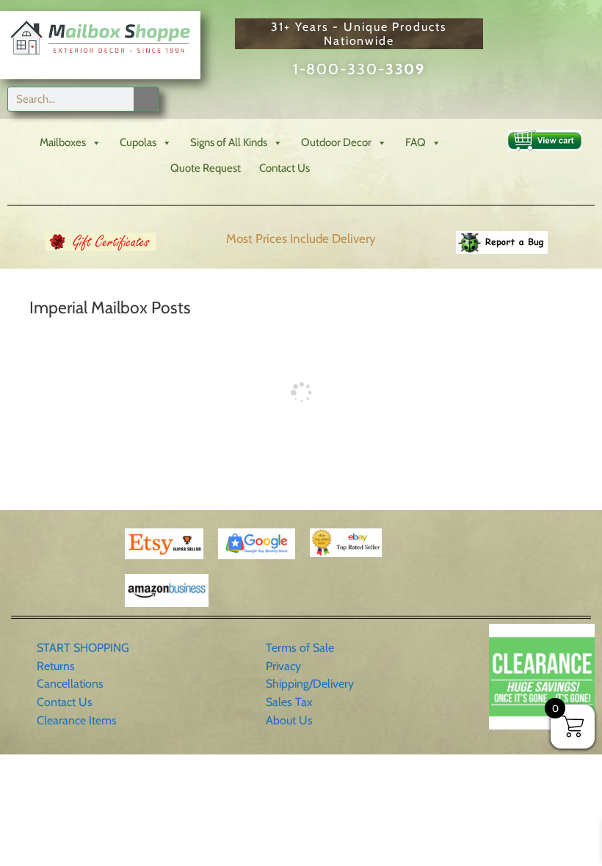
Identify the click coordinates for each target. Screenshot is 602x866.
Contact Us (284, 168)
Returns (56, 666)
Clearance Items (77, 720)
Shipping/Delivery (310, 684)
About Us (289, 720)
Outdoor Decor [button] (336, 142)
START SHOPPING (83, 648)
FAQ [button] (415, 142)
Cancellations (70, 684)
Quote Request (205, 168)
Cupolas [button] (138, 142)
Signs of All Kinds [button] (228, 142)
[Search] (146, 99)
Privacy (283, 666)
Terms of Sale (300, 648)
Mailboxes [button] (63, 142)
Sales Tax (289, 702)
